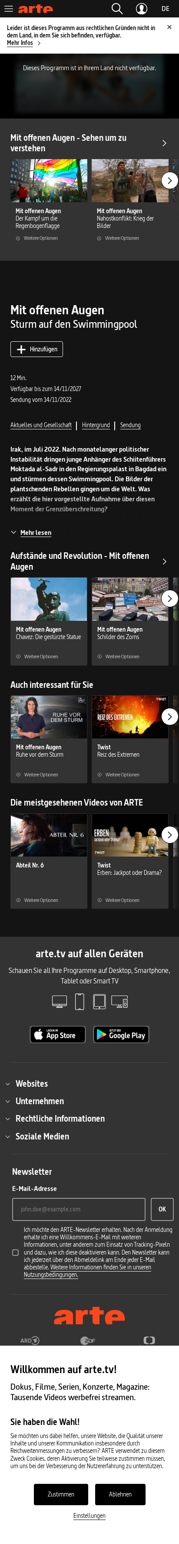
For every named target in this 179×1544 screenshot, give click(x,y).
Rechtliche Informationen (60, 1118)
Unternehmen (40, 1101)
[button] (117, 9)
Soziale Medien (42, 1136)
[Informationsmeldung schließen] (169, 27)
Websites (32, 1083)
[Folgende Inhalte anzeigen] (170, 180)
